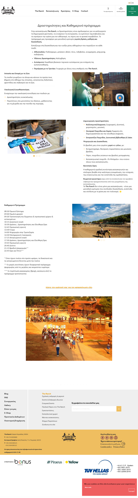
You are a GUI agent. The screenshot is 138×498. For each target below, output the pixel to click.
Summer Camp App (132, 12)
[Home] (69, 437)
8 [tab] (74, 385)
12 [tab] (87, 385)
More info (88, 487)
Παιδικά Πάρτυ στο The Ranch (53, 407)
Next (132, 90)
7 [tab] (71, 385)
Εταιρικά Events (48, 403)
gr (129, 3)
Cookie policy (106, 446)
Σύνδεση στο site (48, 424)
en (133, 3)
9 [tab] (77, 385)
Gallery (7, 405)
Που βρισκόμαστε (108, 11)
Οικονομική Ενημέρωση (14, 420)
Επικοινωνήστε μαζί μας (110, 444)
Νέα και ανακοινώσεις (50, 417)
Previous (71, 90)
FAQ (6, 397)
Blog (6, 393)
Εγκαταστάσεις (48, 410)
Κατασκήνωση (52, 11)
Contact (84, 11)
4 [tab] (61, 385)
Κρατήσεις (65, 11)
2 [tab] (101, 109)
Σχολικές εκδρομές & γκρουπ (53, 396)
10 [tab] (80, 385)
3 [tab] (104, 109)
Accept (131, 491)
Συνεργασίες (10, 401)
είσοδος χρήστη (121, 11)
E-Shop (75, 11)
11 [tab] (83, 385)
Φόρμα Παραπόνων (49, 421)
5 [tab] (64, 385)
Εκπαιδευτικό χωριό (49, 414)
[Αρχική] (8, 10)
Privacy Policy (119, 446)
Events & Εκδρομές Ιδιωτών (52, 400)
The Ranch (39, 11)
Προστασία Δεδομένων (14, 416)
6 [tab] (67, 385)
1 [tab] (98, 109)
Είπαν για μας (10, 409)
